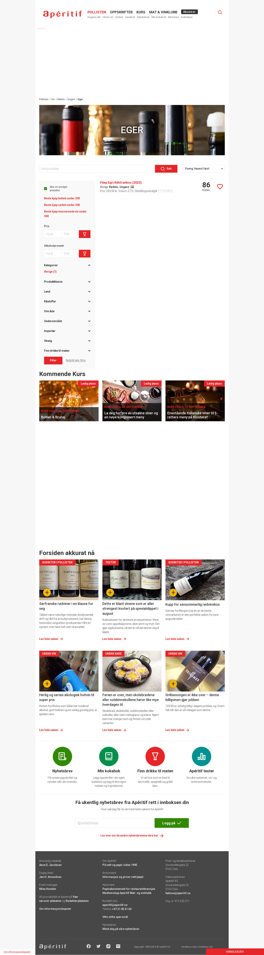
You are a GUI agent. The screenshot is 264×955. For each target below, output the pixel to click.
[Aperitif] (62, 14)
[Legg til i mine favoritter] (220, 187)
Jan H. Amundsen (50, 876)
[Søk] (220, 12)
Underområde (53, 321)
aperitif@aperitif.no (115, 904)
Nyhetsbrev (143, 17)
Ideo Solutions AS (202, 947)
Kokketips (186, 17)
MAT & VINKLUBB (163, 12)
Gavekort (130, 17)
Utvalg (48, 340)
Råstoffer (50, 301)
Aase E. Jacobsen (50, 864)
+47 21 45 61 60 (121, 909)
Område (49, 311)
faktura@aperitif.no (178, 893)
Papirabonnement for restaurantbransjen (128, 888)
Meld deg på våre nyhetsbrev (120, 928)
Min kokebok (159, 17)
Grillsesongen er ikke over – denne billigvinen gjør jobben (192, 697)
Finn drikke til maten (56, 350)
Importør (49, 331)
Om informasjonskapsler (55, 908)
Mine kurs (173, 17)
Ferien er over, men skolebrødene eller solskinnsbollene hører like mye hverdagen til (130, 700)
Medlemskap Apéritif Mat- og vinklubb (126, 892)
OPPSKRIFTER (121, 12)
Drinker (119, 17)
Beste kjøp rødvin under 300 (62, 204)
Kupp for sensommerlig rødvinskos (192, 604)
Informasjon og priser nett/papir (123, 876)
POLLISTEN (97, 12)
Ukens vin (107, 17)
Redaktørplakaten (77, 900)
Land (47, 291)
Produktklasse (53, 281)
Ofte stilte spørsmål (115, 916)
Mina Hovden (47, 888)
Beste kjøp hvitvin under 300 (62, 198)
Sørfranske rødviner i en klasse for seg (66, 606)
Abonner (189, 11)
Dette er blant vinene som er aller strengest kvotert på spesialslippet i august (130, 608)
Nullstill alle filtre (76, 360)
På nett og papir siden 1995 (119, 864)
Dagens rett (94, 17)
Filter (53, 360)
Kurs (140, 12)
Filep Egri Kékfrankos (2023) (121, 182)
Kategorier (51, 265)
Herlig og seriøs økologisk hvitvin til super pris (66, 697)
